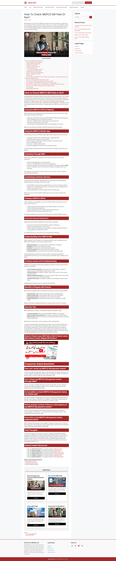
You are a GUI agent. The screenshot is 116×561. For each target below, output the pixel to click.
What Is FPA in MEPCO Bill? (81, 35)
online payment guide (58, 453)
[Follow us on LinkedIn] (75, 546)
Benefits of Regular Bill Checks (33, 73)
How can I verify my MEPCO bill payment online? (37, 79)
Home (25, 7)
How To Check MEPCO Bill (55, 476)
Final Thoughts (29, 87)
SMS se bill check (59, 452)
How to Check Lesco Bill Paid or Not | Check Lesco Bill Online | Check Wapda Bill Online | (47, 76)
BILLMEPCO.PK (51, 559)
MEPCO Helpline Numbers (31, 464)
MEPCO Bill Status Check (31, 462)
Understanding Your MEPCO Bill (33, 71)
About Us (77, 46)
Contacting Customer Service (33, 66)
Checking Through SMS (31, 65)
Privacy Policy (78, 50)
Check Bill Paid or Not (30, 461)
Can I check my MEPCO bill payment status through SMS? (39, 81)
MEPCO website (33, 26)
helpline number (58, 455)
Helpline (82, 7)
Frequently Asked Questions (31, 78)
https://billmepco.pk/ (63, 118)
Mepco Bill (32, 3)
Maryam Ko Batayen (74, 7)
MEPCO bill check (58, 449)
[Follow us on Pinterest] (82, 546)
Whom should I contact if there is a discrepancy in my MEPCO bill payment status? (45, 84)
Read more (36, 498)
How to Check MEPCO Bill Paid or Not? (34, 60)
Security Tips (29, 75)
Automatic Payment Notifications (35, 69)
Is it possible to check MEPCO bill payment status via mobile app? (41, 82)
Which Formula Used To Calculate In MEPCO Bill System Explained (48, 101)
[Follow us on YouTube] (79, 546)
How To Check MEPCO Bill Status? (83, 32)
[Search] (90, 17)
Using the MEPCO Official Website (34, 62)
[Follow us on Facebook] (72, 546)
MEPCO (34, 433)
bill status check (56, 450)
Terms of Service (79, 52)
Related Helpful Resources (32, 88)
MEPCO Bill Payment (49, 7)
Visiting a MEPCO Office (31, 68)
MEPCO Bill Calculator (38, 7)
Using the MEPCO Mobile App (33, 63)
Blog (30, 7)
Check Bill (88, 2)
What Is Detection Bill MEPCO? (56, 506)
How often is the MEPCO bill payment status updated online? (40, 85)
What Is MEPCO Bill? (32, 506)
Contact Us (77, 48)
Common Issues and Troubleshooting (34, 72)
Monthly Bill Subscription (62, 7)
